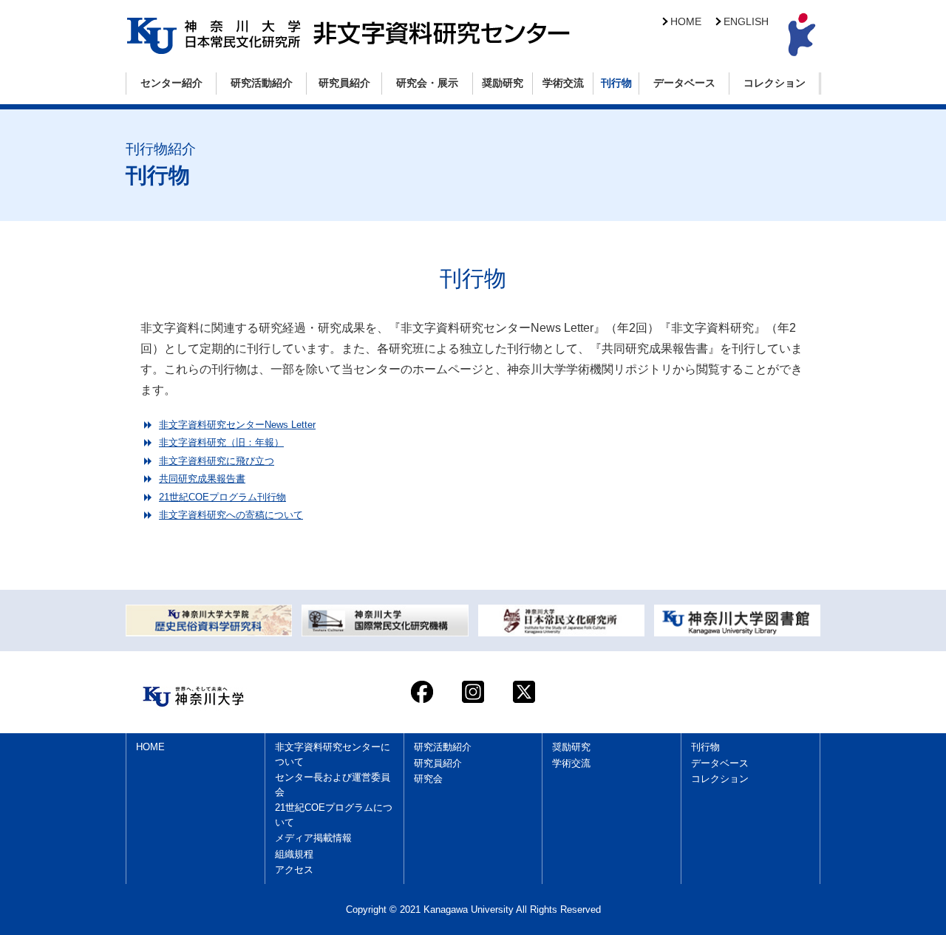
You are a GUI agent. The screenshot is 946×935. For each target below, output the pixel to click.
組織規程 (294, 854)
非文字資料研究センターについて (332, 754)
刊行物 (616, 83)
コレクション (774, 83)
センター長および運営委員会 (332, 785)
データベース (684, 83)
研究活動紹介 (262, 83)
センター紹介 (171, 83)
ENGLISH (746, 21)
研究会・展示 (427, 83)
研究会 (428, 778)
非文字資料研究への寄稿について (231, 514)
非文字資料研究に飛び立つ (216, 460)
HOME (685, 21)
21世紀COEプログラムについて (333, 815)
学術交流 (563, 83)
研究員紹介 (344, 83)
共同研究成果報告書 (202, 478)
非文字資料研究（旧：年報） (221, 442)
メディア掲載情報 (313, 837)
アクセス (294, 869)
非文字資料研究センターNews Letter (237, 424)
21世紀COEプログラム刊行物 (222, 497)
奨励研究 (502, 83)
